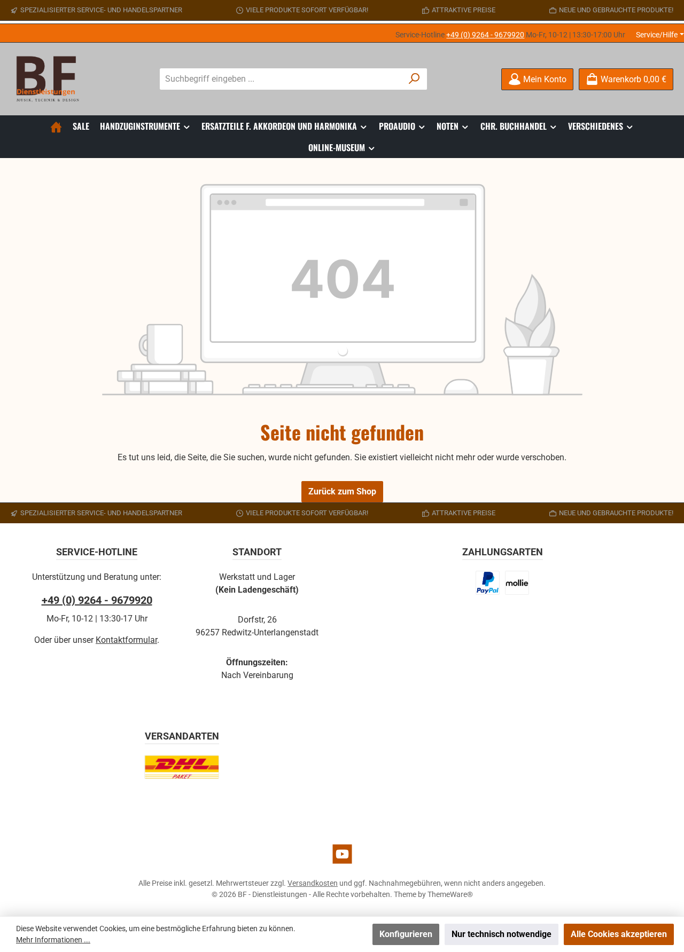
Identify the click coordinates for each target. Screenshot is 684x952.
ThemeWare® (450, 894)
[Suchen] (414, 79)
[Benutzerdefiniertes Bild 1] (488, 583)
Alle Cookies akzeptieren (619, 934)
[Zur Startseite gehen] (51, 79)
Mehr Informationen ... (53, 939)
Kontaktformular (126, 640)
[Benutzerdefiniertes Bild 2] (517, 583)
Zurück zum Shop (342, 491)
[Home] (56, 126)
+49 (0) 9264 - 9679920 (485, 34)
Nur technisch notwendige (501, 934)
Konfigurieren (405, 934)
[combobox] (281, 79)
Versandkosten (312, 883)
